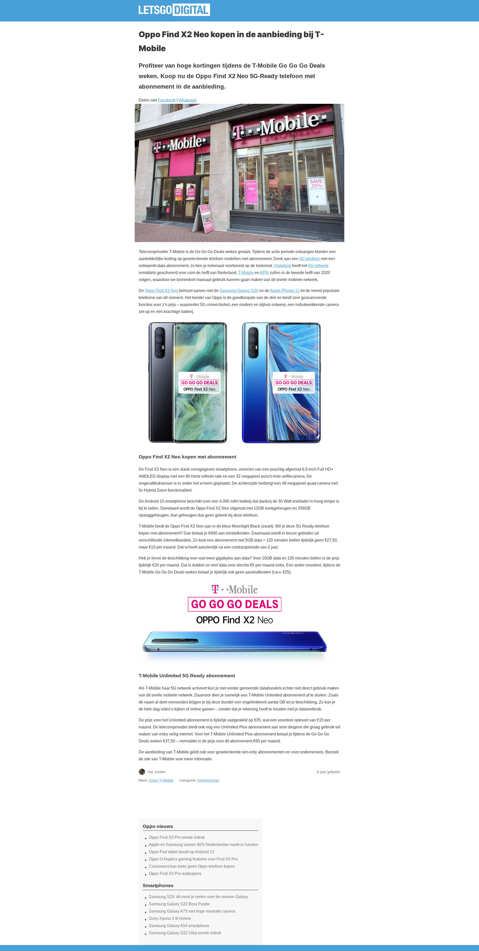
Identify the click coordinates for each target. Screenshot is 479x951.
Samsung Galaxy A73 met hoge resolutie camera (192, 911)
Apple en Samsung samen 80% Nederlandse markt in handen (203, 844)
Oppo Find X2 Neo (161, 290)
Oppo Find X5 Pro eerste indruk (177, 837)
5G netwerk (318, 266)
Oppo (153, 780)
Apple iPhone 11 (284, 290)
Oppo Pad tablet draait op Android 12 (181, 852)
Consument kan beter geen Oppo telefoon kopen (192, 866)
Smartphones (208, 780)
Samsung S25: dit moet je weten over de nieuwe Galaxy (198, 897)
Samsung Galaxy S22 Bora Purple (179, 904)
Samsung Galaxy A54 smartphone (179, 926)
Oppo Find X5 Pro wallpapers (175, 873)
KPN (264, 273)
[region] (200, 796)
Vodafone (283, 266)
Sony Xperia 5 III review (170, 918)
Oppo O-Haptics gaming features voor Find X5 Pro (193, 859)
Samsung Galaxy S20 (239, 290)
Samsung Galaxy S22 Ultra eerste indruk (185, 933)
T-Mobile (246, 273)
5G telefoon (309, 259)
